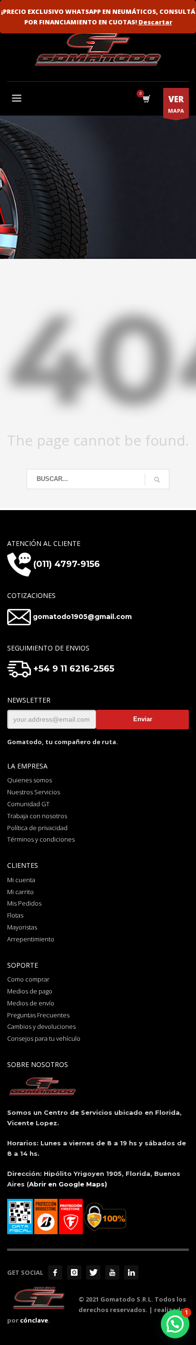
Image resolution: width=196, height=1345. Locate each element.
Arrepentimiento (30, 939)
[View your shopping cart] (146, 99)
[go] (157, 480)
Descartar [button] (155, 22)
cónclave (34, 1320)
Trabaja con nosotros (37, 815)
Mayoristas (22, 927)
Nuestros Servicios (33, 792)
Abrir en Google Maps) (68, 1184)
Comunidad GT (28, 804)
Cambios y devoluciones (41, 1026)
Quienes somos (29, 780)
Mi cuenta (21, 879)
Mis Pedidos (24, 903)
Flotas (15, 915)
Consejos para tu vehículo (43, 1038)
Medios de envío (30, 1003)
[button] (175, 1324)
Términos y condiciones (41, 839)
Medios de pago (29, 991)
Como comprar (28, 979)
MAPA (176, 104)
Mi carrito (20, 891)
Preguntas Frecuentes (38, 1015)
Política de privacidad (37, 827)
